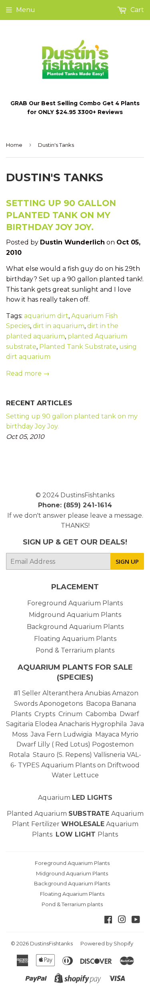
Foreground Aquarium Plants (75, 603)
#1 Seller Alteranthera (48, 693)
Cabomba (103, 714)
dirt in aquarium (58, 326)
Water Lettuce (75, 775)
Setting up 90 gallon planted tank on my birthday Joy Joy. (61, 215)
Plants (108, 834)
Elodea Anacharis (62, 724)
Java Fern (47, 734)
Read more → (28, 373)
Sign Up (127, 561)
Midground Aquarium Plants (75, 615)
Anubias (97, 693)
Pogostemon (113, 744)
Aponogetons (61, 703)
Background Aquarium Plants (75, 627)
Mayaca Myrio (116, 734)
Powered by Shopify (106, 943)
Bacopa (98, 703)
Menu (25, 10)
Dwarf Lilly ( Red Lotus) (53, 744)
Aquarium (75, 797)
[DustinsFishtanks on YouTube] (136, 920)
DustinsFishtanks (87, 495)
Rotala (19, 755)
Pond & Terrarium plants (75, 650)
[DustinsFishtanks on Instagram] (122, 920)
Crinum (70, 714)
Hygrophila (109, 724)
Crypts (45, 714)
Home (14, 145)
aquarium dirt (46, 316)
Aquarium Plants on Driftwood (90, 765)
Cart (136, 10)
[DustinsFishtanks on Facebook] (108, 920)
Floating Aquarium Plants (75, 639)
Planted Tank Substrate (77, 346)
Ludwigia (78, 734)
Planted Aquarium (59, 813)
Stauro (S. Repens (61, 755)
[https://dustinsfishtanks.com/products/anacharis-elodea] (90, 724)
